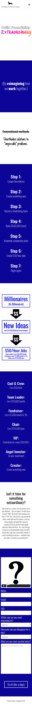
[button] (29, 3)
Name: (3, 590)
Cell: (3, 608)
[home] (10, 4)
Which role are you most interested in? (11, 619)
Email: (3, 599)
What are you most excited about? (16, 641)
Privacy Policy (11, 701)
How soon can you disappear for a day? (15, 631)
